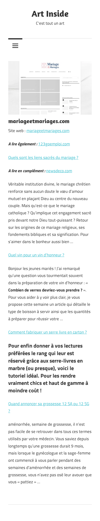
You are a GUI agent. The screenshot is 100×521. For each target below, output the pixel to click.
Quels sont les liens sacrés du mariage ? (43, 157)
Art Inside (50, 13)
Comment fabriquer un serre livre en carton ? (47, 332)
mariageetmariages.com (47, 130)
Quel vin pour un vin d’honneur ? (36, 255)
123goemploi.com (54, 144)
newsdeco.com (59, 171)
